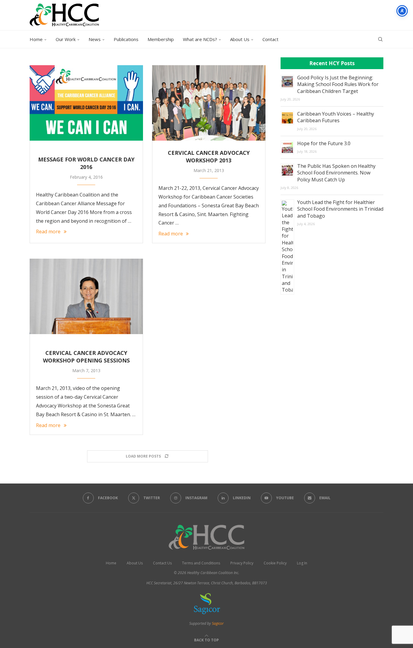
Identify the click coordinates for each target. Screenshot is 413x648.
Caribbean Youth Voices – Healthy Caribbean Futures (335, 117)
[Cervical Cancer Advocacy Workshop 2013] (208, 103)
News (95, 39)
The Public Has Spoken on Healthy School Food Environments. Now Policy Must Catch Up (336, 173)
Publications (126, 39)
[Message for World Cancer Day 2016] (86, 103)
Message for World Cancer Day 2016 (86, 163)
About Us (239, 39)
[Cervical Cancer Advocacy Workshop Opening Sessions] (86, 296)
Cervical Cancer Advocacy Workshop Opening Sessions (86, 356)
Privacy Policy (241, 563)
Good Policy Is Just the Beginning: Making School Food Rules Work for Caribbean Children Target (338, 84)
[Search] (380, 39)
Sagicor (218, 623)
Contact (270, 39)
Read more (48, 231)
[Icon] (86, 144)
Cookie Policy (275, 563)
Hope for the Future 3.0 (323, 143)
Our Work (66, 39)
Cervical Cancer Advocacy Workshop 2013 (209, 156)
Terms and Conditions (201, 563)
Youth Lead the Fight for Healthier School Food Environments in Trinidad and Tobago (340, 209)
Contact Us (162, 563)
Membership (161, 39)
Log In (302, 563)
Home (36, 39)
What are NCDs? (200, 39)
